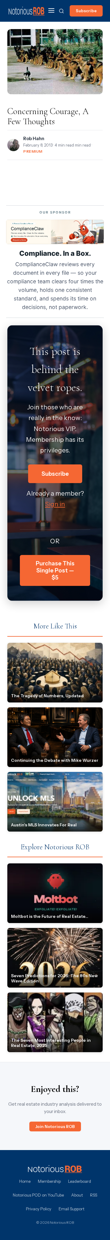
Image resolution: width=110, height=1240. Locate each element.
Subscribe (86, 10)
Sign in (55, 504)
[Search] (61, 11)
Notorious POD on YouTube (38, 1195)
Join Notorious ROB (55, 1126)
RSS (93, 1195)
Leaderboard (79, 1181)
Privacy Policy (38, 1208)
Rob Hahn (33, 138)
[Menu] (51, 11)
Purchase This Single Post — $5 (55, 570)
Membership (49, 1181)
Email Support (71, 1208)
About (77, 1195)
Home (25, 1181)
